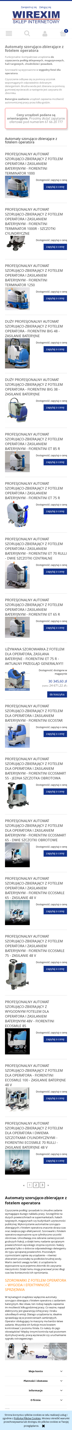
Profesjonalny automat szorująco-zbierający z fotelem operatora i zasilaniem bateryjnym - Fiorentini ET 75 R (34, 490)
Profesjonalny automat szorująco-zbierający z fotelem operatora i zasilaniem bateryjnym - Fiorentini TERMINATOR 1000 (34, 163)
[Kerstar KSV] (36, 1351)
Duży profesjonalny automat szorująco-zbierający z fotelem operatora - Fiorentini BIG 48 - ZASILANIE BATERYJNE (34, 328)
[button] (9, 33)
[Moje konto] (45, 33)
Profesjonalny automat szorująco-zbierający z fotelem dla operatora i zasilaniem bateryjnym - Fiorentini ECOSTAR (34, 713)
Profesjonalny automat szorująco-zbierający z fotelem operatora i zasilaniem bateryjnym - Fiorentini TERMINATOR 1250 (34, 275)
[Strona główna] (36, 16)
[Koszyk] (63, 33)
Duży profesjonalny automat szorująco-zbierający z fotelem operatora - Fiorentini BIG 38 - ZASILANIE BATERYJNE (34, 386)
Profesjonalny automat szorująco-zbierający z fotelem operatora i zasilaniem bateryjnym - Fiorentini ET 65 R (34, 607)
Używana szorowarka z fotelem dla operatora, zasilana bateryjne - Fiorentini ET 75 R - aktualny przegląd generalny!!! (34, 656)
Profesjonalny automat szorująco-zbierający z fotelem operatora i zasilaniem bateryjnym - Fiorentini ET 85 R (34, 441)
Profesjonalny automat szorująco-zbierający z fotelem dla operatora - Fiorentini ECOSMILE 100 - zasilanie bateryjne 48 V (35, 1075)
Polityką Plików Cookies (27, 1418)
